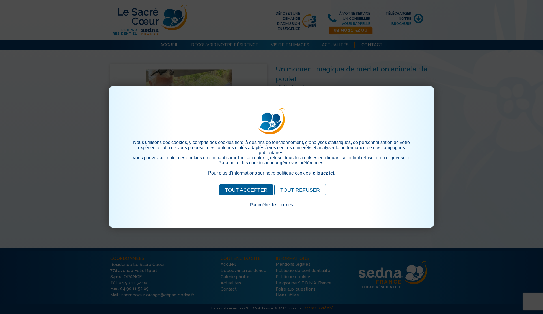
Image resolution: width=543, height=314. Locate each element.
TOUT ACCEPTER (246, 190)
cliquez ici (323, 173)
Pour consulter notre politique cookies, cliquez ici (271, 211)
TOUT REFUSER (300, 190)
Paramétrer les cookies (271, 204)
